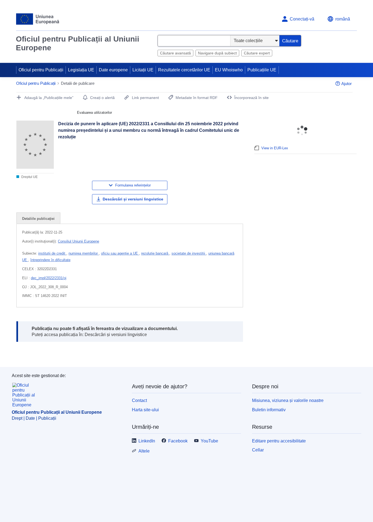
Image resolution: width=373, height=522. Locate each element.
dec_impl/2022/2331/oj (48, 278)
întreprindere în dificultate (50, 260)
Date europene (113, 70)
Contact (139, 400)
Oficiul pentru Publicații (41, 70)
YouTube (209, 441)
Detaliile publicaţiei (38, 219)
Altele (144, 451)
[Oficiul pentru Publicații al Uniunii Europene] (38, 19)
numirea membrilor (84, 253)
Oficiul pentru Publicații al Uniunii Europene (77, 43)
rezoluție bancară (155, 253)
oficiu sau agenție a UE (120, 253)
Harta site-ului (145, 409)
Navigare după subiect (217, 53)
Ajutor (346, 83)
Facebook (178, 441)
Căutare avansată (175, 53)
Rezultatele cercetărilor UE (184, 70)
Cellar (258, 450)
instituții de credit (52, 253)
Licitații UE (142, 70)
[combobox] (194, 40)
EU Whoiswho (229, 70)
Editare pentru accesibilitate (279, 441)
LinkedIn (146, 441)
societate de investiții (188, 253)
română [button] (342, 19)
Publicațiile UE (261, 70)
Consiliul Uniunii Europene (78, 241)
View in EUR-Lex (274, 148)
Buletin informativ (269, 409)
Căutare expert (257, 53)
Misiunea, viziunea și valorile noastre (288, 400)
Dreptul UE (29, 177)
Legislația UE (81, 70)
